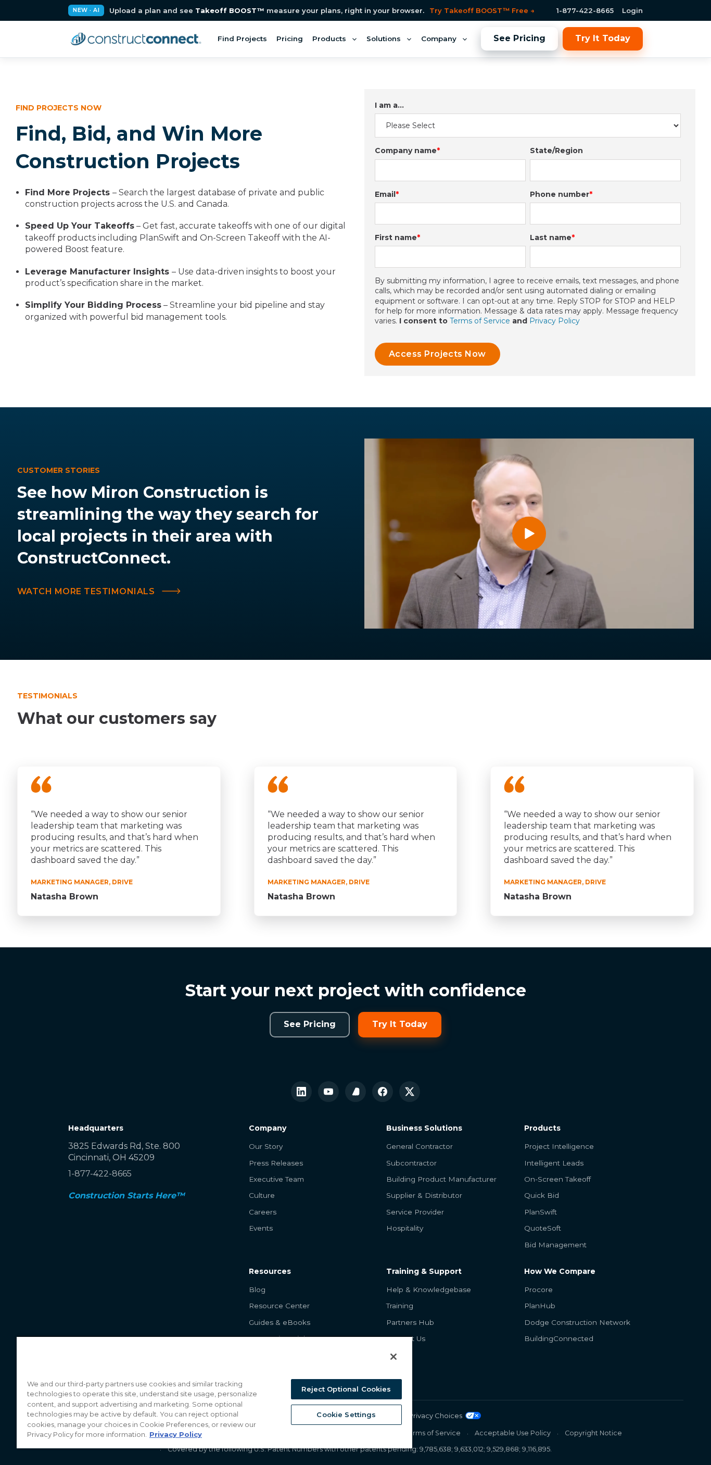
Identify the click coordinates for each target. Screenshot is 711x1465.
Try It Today (602, 38)
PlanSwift (540, 1212)
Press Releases (276, 1163)
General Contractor (419, 1146)
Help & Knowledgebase (428, 1289)
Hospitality (404, 1228)
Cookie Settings (346, 1414)
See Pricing (519, 38)
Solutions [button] (383, 38)
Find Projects (242, 38)
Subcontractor (411, 1163)
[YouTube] (328, 1091)
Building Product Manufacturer (441, 1179)
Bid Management (555, 1245)
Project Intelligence (559, 1146)
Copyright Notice (593, 1433)
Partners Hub (410, 1322)
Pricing (289, 38)
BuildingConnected (558, 1338)
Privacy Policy (554, 320)
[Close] (393, 1356)
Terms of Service (480, 320)
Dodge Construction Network (577, 1322)
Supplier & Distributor (424, 1195)
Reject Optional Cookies (346, 1389)
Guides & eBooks (279, 1322)
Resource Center (279, 1305)
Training (399, 1305)
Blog (257, 1289)
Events (261, 1228)
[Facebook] (382, 1091)
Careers (262, 1212)
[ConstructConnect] (136, 39)
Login (632, 10)
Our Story (266, 1146)
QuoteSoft (542, 1228)
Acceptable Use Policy (513, 1433)
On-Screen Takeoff (557, 1179)
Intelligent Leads (553, 1163)
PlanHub (539, 1305)
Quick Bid (541, 1195)
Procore (538, 1289)
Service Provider (415, 1212)
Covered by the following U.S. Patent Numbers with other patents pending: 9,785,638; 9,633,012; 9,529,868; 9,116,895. (360, 1449)
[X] (409, 1091)
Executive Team (276, 1179)
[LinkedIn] (301, 1091)
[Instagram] (355, 1091)
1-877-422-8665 (585, 10)
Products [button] (329, 38)
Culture (262, 1195)
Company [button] (438, 38)
